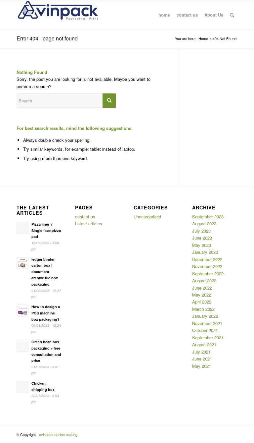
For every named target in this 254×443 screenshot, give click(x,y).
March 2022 (203, 309)
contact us (85, 216)
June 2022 (202, 288)
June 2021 (202, 359)
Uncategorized (147, 216)
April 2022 (201, 302)
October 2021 (205, 330)
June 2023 (202, 238)
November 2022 (207, 266)
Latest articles (88, 223)
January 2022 (205, 316)
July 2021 (201, 352)
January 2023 (205, 252)
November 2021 (207, 323)
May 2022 (201, 295)
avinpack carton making (58, 434)
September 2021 (208, 337)
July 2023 (201, 231)
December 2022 (207, 259)
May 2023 (201, 245)
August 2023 (204, 223)
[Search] (232, 14)
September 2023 (208, 216)
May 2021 (201, 366)
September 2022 (208, 273)
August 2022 (204, 280)
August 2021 (204, 344)
